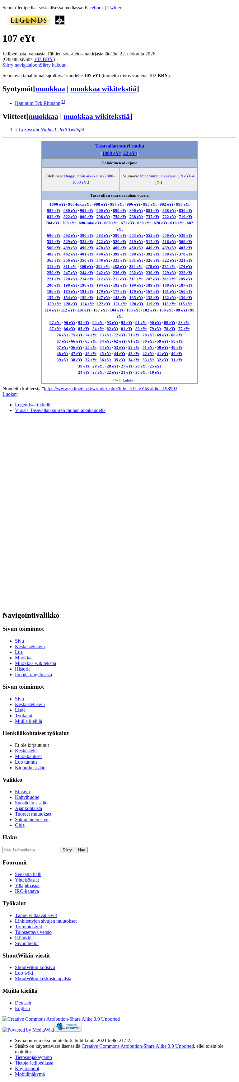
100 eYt (166, 310)
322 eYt (169, 260)
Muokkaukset (28, 756)
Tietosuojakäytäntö (33, 1057)
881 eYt (152, 210)
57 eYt (62, 347)
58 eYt (176, 341)
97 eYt (55, 322)
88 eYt (184, 322)
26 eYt (141, 366)
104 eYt (116, 310)
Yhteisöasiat (27, 880)
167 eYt (152, 291)
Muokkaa (24, 657)
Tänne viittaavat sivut (36, 915)
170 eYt (136, 291)
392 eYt (152, 254)
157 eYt (53, 297)
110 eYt (83, 310)
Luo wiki (24, 973)
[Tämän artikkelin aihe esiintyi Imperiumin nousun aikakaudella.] (60, 23)
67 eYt (62, 341)
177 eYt (119, 291)
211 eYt (119, 279)
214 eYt (86, 279)
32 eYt (162, 360)
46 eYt (90, 353)
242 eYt (103, 272)
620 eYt (160, 223)
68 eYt (176, 335)
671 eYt (127, 223)
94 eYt (98, 322)
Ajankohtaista (28, 808)
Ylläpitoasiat (27, 885)
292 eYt (103, 266)
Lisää (20, 710)
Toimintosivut (28, 926)
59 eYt (162, 341)
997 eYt (117, 204)
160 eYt (185, 291)
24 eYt (83, 372)
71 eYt (133, 335)
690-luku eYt (90, 223)
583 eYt (103, 235)
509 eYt (185, 241)
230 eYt (152, 272)
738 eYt (136, 216)
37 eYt (90, 360)
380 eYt (169, 254)
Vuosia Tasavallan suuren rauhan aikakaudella (60, 410)
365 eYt (53, 260)
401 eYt (86, 254)
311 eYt (70, 266)
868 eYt (169, 210)
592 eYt (70, 235)
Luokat (9, 394)
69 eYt (162, 335)
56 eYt (76, 347)
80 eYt (141, 328)
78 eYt (169, 328)
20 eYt (141, 372)
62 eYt (119, 341)
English (22, 1008)
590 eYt (86, 235)
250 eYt (53, 272)
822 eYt (70, 216)
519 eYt (136, 241)
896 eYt (136, 210)
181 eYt (86, 291)
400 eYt (103, 254)
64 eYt (105, 341)
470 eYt (103, 248)
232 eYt (136, 272)
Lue (19, 652)
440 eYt (152, 248)
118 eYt (169, 304)
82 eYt (112, 328)
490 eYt (86, 248)
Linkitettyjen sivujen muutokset (46, 921)
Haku (9, 837)
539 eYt (185, 235)
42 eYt (148, 353)
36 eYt (105, 360)
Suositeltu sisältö (31, 802)
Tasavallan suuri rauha (119, 145)
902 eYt (86, 210)
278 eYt (152, 266)
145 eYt (119, 297)
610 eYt (177, 223)
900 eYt (103, 210)
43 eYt (133, 353)
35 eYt (119, 360)
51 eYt (148, 347)
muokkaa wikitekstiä (103, 89)
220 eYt (70, 279)
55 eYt (90, 347)
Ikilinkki (23, 937)
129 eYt (54, 304)
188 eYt (169, 285)
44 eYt (119, 353)
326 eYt (152, 260)
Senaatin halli (28, 874)
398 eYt (136, 254)
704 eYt (52, 223)
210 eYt (136, 279)
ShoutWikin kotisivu (35, 967)
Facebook (94, 7)
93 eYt (112, 322)
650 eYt (144, 223)
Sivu (19, 641)
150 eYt (86, 297)
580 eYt (119, 235)
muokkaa (50, 89)
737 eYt (152, 216)
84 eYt (98, 328)
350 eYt (86, 260)
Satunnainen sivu (32, 819)
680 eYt (111, 223)
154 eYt (70, 297)
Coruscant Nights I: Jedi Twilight (51, 129)
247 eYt (70, 272)
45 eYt (105, 353)
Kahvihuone (27, 797)
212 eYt (103, 279)
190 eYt (136, 285)
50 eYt (162, 347)
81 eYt (126, 328)
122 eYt (103, 304)
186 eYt (53, 291)
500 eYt (53, 248)
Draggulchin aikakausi (83, 176)
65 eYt (90, 341)
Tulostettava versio (33, 932)
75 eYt (76, 335)
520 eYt (119, 241)
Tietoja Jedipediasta (34, 1063)
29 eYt (98, 366)
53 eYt (119, 347)
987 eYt (53, 210)
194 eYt (103, 285)
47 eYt (76, 353)
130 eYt (185, 297)
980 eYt (70, 210)
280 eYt (136, 266)
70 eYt (148, 335)
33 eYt (148, 360)
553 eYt (136, 235)
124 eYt (87, 304)
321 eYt (185, 260)
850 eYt (185, 210)
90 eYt (155, 322)
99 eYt (181, 310)
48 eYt (62, 353)
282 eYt (119, 266)
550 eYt (169, 235)
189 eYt (152, 285)
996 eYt (133, 204)
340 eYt (103, 260)
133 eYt (152, 297)
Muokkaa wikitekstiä (35, 663)
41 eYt (162, 353)
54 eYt (105, 347)
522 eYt (103, 241)
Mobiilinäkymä (30, 1074)
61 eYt (133, 341)
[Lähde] (127, 380)
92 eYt (126, 322)
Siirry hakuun (53, 65)
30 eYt (83, 366)
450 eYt (136, 248)
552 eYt (152, 235)
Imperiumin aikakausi (158, 176)
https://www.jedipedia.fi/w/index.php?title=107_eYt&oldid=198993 (110, 388)
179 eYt (103, 291)
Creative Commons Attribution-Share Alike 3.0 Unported (138, 1046)
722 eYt (169, 216)
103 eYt (133, 310)
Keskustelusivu (30, 646)
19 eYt (184, 176)
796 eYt (103, 216)
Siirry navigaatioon (21, 65)
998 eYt (100, 204)
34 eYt (133, 360)
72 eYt (119, 335)
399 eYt (119, 254)
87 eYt (55, 328)
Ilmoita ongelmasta (33, 674)
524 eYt (86, 241)
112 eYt (67, 310)
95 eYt (83, 322)
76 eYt (62, 335)
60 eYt (148, 341)
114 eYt (51, 310)
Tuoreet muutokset (33, 814)
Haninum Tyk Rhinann (37, 103)
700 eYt (69, 223)
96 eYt (69, 322)
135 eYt (136, 297)
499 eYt (70, 248)
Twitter (114, 7)
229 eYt (169, 272)
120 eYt (136, 304)
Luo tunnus (26, 762)
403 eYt (53, 254)
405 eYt (185, 248)
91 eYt (141, 322)
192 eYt (119, 285)
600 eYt (53, 235)
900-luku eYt (79, 204)
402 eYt (70, 254)
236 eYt (119, 272)
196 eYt (86, 285)
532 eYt (53, 241)
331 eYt (136, 260)
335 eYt (119, 260)
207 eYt (152, 279)
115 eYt (185, 304)
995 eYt (150, 204)
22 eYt (130, 153)
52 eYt (133, 347)
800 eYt (86, 216)
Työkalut (23, 715)
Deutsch (23, 1002)
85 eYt (83, 328)
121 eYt (120, 304)
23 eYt (98, 372)
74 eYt (90, 335)
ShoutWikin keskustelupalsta (43, 978)
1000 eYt (111, 153)
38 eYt (76, 360)
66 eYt (76, 341)
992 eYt (166, 204)
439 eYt (169, 248)
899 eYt (119, 210)
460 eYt (119, 248)
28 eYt (112, 366)
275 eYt (169, 266)
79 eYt (155, 328)
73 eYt (105, 335)
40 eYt (176, 353)
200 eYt (53, 285)
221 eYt (53, 279)
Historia (22, 669)
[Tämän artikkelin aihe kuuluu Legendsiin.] (28, 23)
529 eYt (70, 241)
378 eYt (185, 254)
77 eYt (184, 328)
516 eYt (169, 241)
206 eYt (169, 279)
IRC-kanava (27, 891)
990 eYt (183, 204)
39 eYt (62, 360)
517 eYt (152, 241)
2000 (109, 176)
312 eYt (53, 266)
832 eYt (53, 216)
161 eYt (169, 291)
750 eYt (119, 216)
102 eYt (149, 310)
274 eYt (185, 266)
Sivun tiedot (27, 943)
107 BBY (43, 59)
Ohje (20, 825)
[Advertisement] (49, 511)
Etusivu (22, 791)
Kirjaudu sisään (30, 767)
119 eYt (152, 304)
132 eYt (169, 297)
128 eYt (70, 304)
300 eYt (86, 266)
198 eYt (70, 285)
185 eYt (70, 291)
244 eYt (86, 272)
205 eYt (185, 279)
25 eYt (155, 366)
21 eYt (126, 372)
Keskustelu (26, 750)
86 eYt (69, 328)
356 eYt (70, 260)
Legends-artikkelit (32, 404)
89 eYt (169, 322)
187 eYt (185, 285)
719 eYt (185, 216)
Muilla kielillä (28, 721)
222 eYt (185, 272)
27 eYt (126, 366)
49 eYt (176, 347)
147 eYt (103, 297)
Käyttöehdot (27, 1068)
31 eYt (176, 360)
